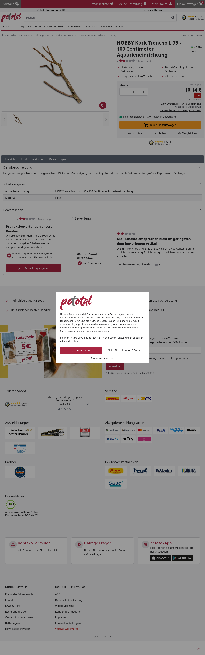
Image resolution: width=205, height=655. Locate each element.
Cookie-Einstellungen (121, 337)
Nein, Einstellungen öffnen (124, 350)
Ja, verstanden (81, 350)
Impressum (109, 358)
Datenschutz (96, 358)
